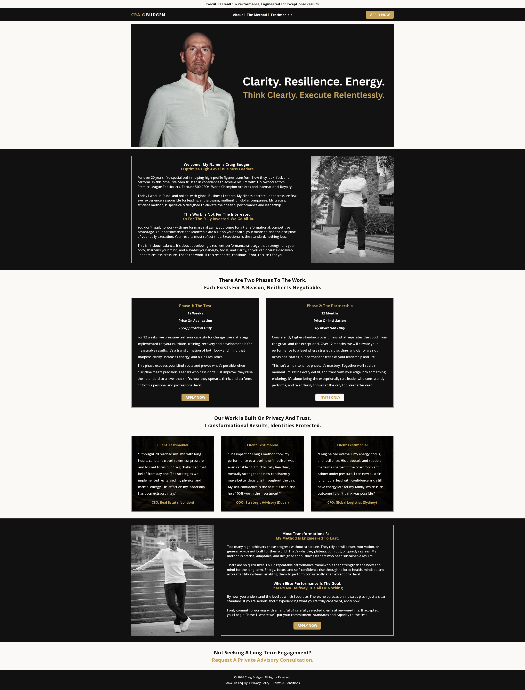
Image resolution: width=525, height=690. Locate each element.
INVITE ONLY (330, 397)
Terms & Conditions (286, 683)
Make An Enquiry (236, 683)
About (238, 15)
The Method (257, 15)
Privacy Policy (260, 683)
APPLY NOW (380, 15)
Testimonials (281, 15)
